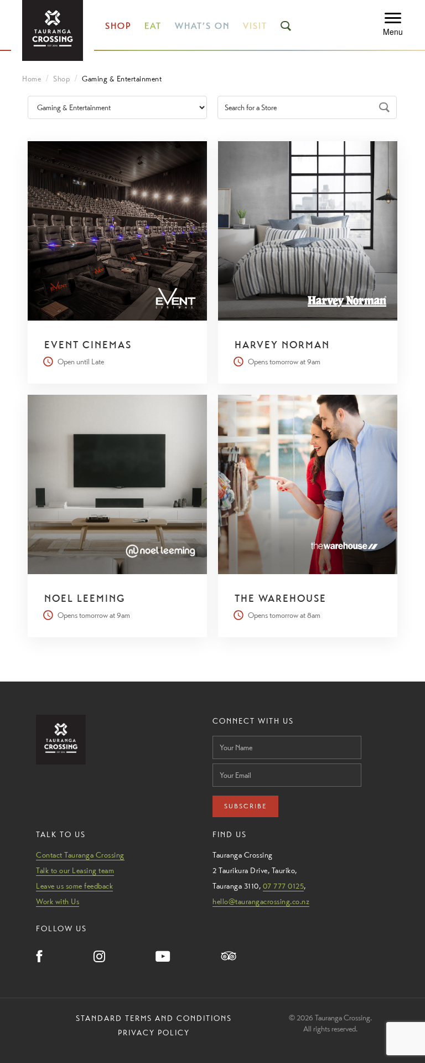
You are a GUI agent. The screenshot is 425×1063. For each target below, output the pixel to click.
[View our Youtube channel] (163, 957)
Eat (153, 26)
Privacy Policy (154, 1033)
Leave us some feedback (74, 886)
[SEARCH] (287, 26)
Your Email (229, 760)
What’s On (202, 26)
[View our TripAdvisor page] (229, 957)
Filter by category (64, 93)
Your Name (230, 732)
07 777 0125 (283, 886)
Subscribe (245, 806)
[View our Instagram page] (99, 957)
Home (31, 79)
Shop (118, 26)
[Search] (385, 107)
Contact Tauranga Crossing (80, 855)
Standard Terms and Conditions (154, 1018)
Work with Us (57, 901)
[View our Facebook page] (39, 957)
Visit (255, 26)
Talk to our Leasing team (75, 870)
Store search (244, 93)
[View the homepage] (52, 30)
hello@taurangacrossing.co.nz (260, 901)
